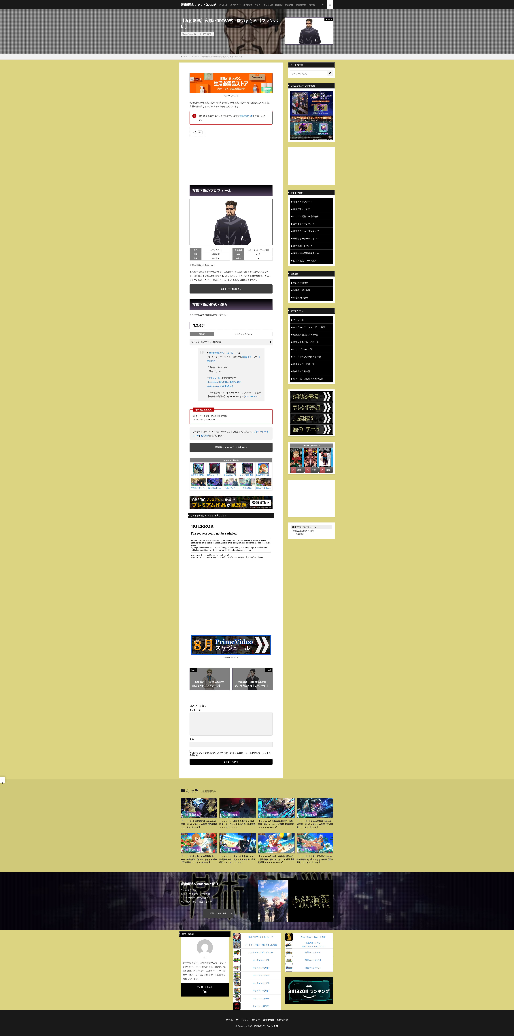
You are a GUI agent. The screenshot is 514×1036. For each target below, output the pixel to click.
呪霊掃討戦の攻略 (301, 290)
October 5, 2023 (252, 396)
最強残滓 (247, 4)
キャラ (198, 34)
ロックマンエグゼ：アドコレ (261, 952)
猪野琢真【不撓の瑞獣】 (198, 475)
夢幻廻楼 (289, 4)
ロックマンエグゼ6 (261, 998)
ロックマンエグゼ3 (261, 975)
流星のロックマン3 (313, 968)
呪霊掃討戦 (301, 4)
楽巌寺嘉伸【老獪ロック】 (231, 475)
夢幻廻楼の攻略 (300, 282)
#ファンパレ (215, 378)
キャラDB (268, 4)
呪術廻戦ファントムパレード (261, 937)
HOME (185, 57)
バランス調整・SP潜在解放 (306, 216)
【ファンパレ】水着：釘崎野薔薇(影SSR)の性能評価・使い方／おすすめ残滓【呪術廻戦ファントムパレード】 (199, 859)
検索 (299, 470)
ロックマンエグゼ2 (261, 968)
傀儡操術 (300, 534)
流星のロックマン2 (313, 960)
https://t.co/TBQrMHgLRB (219, 382)
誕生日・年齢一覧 (301, 371)
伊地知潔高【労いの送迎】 (247, 475)
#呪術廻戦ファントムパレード (223, 352)
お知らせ (223, 4)
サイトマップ (242, 1019)
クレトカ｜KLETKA (261, 1006)
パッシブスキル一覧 (302, 349)
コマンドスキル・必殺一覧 (306, 342)
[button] (2, 780)
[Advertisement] (231, 158)
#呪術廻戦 (236, 382)
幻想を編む (247, 488)
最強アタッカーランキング (306, 231)
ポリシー (256, 1019)
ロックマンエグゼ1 (261, 960)
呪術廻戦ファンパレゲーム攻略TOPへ (231, 447)
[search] (330, 73)
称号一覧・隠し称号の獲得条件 (308, 378)
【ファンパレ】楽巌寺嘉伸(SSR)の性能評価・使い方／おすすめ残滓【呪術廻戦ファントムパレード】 (276, 824)
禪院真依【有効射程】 (214, 475)
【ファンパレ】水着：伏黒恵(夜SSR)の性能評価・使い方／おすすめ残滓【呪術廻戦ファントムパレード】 (237, 859)
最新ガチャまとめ (301, 209)
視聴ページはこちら (218, 913)
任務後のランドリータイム (198, 488)
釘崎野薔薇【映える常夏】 (263, 475)
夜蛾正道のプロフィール (304, 527)
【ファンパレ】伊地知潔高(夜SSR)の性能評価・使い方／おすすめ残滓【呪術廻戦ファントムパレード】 (315, 824)
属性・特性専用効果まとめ (306, 253)
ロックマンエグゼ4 (261, 983)
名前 (192, 739)
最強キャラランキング (304, 223)
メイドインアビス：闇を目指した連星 (261, 945)
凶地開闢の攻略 (300, 297)
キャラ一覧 (298, 320)
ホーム (229, 1019)
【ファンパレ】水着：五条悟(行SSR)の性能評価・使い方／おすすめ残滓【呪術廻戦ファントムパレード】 (315, 859)
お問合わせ (282, 1019)
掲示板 (312, 4)
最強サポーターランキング (306, 238)
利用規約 (205, 435)
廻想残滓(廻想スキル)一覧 (305, 334)
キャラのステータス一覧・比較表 (309, 327)
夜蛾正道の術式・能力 (303, 530)
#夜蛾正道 (247, 356)
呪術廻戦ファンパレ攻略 (199, 4)
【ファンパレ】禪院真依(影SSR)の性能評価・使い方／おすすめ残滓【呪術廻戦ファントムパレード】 (237, 824)
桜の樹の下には (214, 488)
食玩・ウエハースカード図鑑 (313, 937)
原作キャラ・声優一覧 (304, 364)
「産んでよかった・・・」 (231, 488)
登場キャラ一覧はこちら (231, 289)
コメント (195, 710)
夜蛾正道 (208, 34)
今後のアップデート (302, 201)
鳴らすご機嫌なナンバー (263, 488)
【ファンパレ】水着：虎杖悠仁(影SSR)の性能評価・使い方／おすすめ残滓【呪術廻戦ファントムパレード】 (276, 859)
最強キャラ (235, 4)
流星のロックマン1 (313, 952)
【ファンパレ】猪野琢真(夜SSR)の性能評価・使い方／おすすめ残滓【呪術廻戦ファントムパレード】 (199, 824)
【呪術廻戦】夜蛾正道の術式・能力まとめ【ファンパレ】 (222, 57)
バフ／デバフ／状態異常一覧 (307, 356)
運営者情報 (268, 1019)
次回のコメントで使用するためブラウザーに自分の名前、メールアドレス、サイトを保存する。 (230, 754)
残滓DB (278, 4)
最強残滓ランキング (302, 246)
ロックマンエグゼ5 (261, 991)
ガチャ (257, 4)
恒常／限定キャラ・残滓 (305, 260)
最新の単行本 (246, 116)
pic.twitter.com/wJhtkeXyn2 (220, 386)
